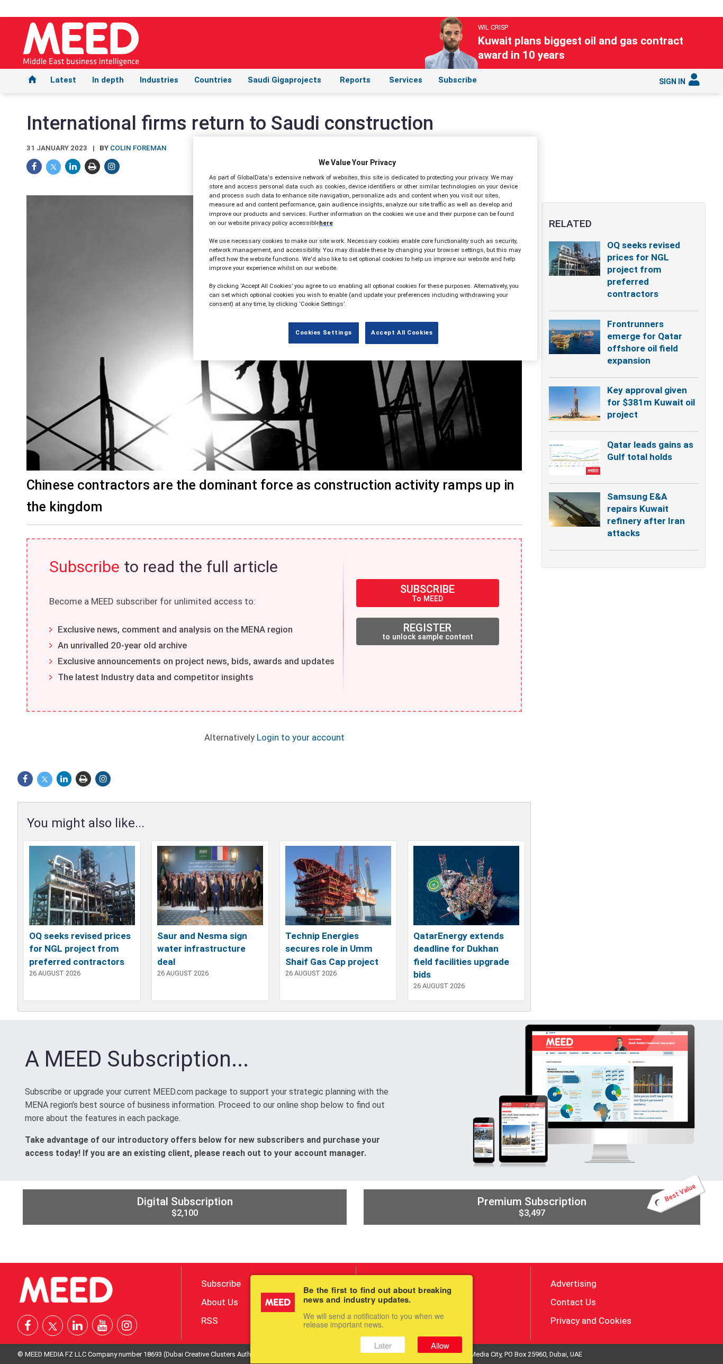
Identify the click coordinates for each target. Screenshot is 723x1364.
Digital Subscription (185, 1206)
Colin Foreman (138, 148)
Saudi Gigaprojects (284, 80)
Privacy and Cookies (590, 1320)
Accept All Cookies (401, 332)
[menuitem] (32, 81)
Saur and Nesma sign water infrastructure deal (202, 948)
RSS (209, 1320)
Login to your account (301, 737)
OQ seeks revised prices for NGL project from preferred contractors (80, 948)
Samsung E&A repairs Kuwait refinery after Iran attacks (646, 514)
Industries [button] (159, 80)
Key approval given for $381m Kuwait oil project (651, 402)
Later (383, 1345)
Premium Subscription (587, 1203)
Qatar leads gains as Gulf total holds (650, 450)
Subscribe (457, 80)
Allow (440, 1345)
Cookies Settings (323, 332)
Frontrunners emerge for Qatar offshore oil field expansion (644, 342)
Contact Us (573, 1302)
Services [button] (405, 80)
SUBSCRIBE (427, 592)
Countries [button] (213, 80)
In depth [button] (108, 80)
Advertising (573, 1283)
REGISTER (427, 631)
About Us (219, 1302)
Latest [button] (63, 80)
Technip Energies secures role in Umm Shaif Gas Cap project (331, 948)
